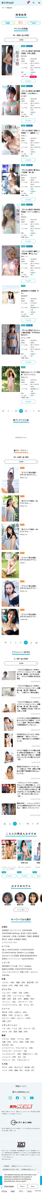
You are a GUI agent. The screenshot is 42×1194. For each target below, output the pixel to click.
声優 (30, 1042)
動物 (19, 1070)
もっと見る (21, 910)
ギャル (29, 1005)
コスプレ (8, 982)
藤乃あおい (24, 175)
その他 (29, 1070)
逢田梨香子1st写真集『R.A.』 (30, 292)
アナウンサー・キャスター (15, 1051)
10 (16, 411)
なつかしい (22, 1015)
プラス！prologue (24, 966)
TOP (3, 8)
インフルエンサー (12, 1054)
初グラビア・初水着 (25, 1067)
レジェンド (9, 1057)
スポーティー (25, 1002)
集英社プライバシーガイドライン (22, 1166)
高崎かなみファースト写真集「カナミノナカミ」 (30, 373)
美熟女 (8, 1015)
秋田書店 (5, 930)
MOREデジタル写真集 (25, 953)
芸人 (22, 1057)
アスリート (9, 1060)
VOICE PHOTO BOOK (23, 969)
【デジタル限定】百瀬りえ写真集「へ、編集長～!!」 (30, 132)
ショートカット (22, 996)
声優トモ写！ (25, 972)
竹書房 (29, 936)
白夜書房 (17, 939)
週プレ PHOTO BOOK (10, 950)
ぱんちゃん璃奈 (25, 338)
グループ (30, 1028)
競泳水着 (33, 982)
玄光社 (23, 933)
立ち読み (28, 81)
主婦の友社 (6, 936)
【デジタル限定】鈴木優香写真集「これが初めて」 (30, 92)
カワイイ (9, 1018)
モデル (18, 1042)
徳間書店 (36, 936)
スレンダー (10, 993)
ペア (6, 1028)
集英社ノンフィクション (11, 959)
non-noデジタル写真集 (10, 956)
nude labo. (6, 975)
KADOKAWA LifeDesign (11, 933)
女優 (7, 1042)
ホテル (7, 1031)
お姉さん (21, 1012)
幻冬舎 (29, 933)
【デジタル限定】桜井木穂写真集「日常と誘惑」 (30, 52)
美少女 (8, 1012)
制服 (21, 982)
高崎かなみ (24, 377)
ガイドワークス (16, 930)
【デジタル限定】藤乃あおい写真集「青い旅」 (30, 171)
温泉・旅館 (21, 1031)
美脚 (7, 999)
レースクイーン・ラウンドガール (18, 1048)
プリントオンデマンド (10, 972)
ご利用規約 (6, 1166)
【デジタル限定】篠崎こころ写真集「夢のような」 (30, 252)
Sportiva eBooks (28, 959)
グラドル (9, 1039)
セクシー (24, 1018)
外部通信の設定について (28, 1169)
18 (27, 824)
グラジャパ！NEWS (34, 22)
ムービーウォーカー (9, 942)
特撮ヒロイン (31, 1054)
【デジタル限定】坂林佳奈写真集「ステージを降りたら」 (30, 212)
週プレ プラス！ (20, 22)
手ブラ (8, 1067)
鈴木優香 (23, 96)
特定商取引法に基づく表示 (11, 1169)
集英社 (35, 933)
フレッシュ (9, 1002)
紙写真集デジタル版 (9, 966)
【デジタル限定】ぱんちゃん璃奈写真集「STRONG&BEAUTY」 (30, 332)
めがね (8, 985)
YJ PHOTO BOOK (27, 950)
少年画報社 (21, 936)
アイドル (23, 1039)
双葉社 (24, 939)
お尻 (7, 996)
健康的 (29, 999)
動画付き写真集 (8, 969)
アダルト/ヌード (23, 1060)
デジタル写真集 (7, 22)
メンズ (8, 1070)
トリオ (17, 1028)
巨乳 (24, 993)
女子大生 (8, 1045)
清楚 (7, 1021)
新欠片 (4, 939)
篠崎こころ (24, 256)
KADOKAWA (27, 930)
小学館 (13, 936)
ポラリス (34, 972)
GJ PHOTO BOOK (9, 953)
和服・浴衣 (22, 985)
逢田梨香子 (24, 296)
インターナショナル (12, 1005)
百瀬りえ (23, 135)
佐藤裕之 (33, 72)
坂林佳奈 (23, 217)
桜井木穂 (23, 56)
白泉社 (10, 939)
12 (26, 411)
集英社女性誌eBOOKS (28, 956)
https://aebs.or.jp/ (6, 1159)
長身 (18, 999)
